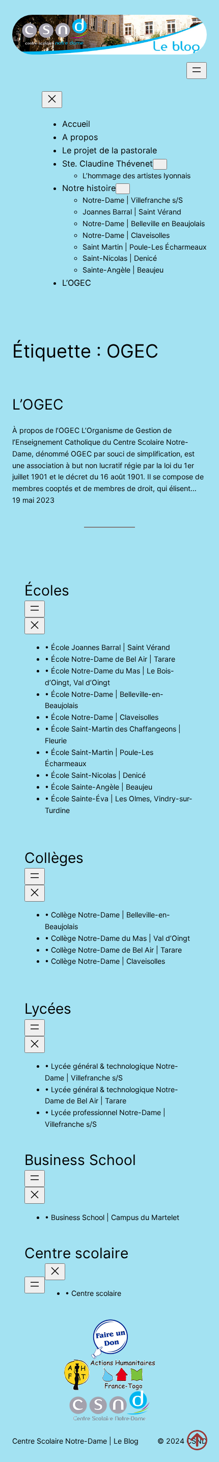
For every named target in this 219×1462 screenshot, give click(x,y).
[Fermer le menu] (52, 99)
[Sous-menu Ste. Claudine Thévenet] (160, 164)
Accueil (76, 124)
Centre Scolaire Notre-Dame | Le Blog (75, 1441)
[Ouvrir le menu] (196, 70)
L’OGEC (38, 404)
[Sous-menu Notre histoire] (123, 188)
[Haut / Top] (197, 1440)
